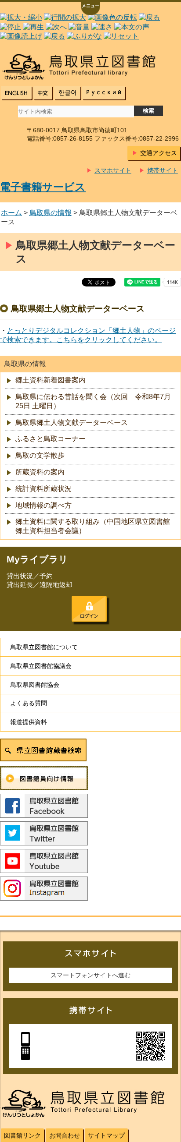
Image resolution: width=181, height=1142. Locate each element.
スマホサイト (112, 170)
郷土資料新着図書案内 (50, 380)
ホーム (11, 212)
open (90, 9)
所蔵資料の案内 (40, 472)
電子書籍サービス (43, 187)
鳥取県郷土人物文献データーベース (71, 422)
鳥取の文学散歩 (40, 455)
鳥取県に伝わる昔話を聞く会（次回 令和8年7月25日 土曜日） (93, 401)
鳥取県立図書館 (90, 67)
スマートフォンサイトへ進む (90, 975)
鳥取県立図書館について (44, 647)
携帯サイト (162, 170)
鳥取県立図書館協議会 (41, 665)
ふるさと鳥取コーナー (50, 438)
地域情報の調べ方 (43, 505)
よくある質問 (28, 703)
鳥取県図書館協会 (34, 684)
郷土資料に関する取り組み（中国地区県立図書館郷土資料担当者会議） (92, 526)
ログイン (89, 609)
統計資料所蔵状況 (43, 488)
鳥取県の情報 (50, 212)
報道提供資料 (28, 721)
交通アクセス (158, 152)
